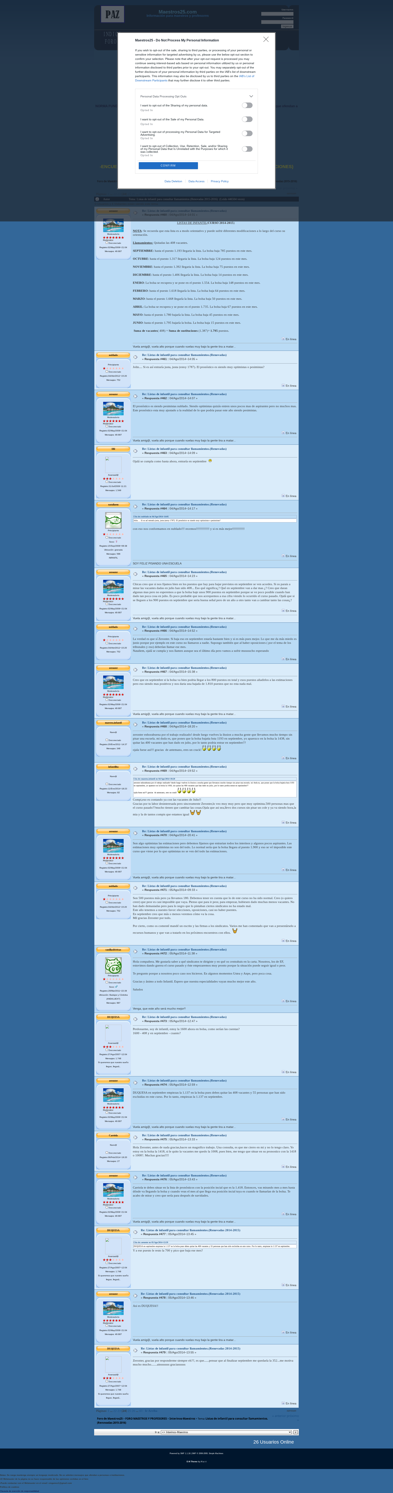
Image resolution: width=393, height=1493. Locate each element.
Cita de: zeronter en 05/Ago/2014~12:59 (151, 1242)
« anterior (279, 1416)
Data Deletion (173, 181)
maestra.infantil (113, 722)
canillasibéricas (113, 949)
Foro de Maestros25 (110, 1418)
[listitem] (196, 96)
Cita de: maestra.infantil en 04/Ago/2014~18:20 (154, 779)
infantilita (113, 766)
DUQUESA (113, 1017)
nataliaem (113, 504)
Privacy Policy (220, 181)
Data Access (196, 181)
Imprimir (291, 1411)
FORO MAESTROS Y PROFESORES (146, 1418)
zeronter (113, 394)
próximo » (293, 1418)
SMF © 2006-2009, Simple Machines (207, 1453)
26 (133, 1410)
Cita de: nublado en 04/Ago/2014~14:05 (151, 516)
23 (119, 1410)
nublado (113, 355)
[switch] (247, 105)
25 (129, 1410)
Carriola (113, 1135)
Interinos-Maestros (182, 1418)
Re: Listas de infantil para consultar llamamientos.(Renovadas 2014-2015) (190, 1230)
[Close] (267, 40)
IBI (113, 449)
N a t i (204, 1461)
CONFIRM (168, 165)
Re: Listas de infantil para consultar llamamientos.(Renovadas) (184, 355)
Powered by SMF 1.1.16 (180, 1453)
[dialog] (196, 111)
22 (115, 1410)
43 (140, 1410)
